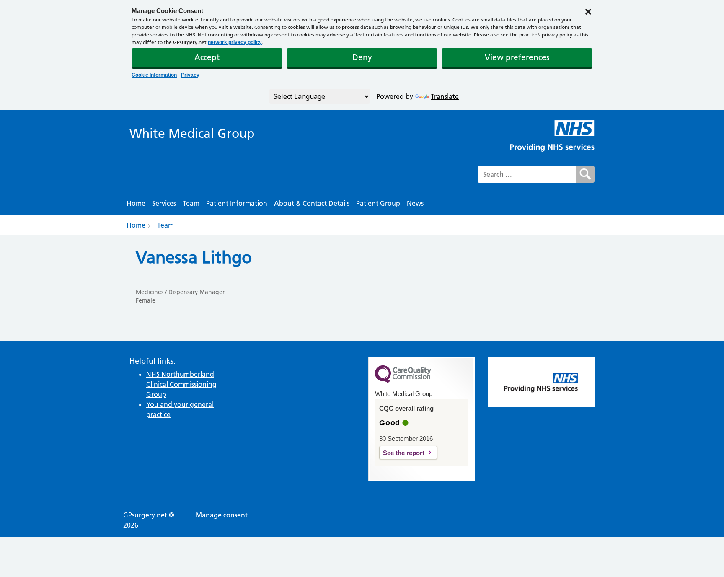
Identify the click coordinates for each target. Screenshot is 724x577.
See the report (403, 452)
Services (164, 203)
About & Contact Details (311, 203)
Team (191, 203)
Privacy (190, 75)
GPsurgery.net (145, 515)
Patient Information (236, 203)
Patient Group (378, 203)
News (415, 203)
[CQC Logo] (403, 381)
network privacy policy (235, 42)
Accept (207, 57)
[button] (588, 11)
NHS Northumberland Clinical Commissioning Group (181, 384)
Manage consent (222, 515)
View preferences (517, 57)
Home (136, 203)
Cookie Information (154, 75)
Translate (445, 96)
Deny (362, 57)
